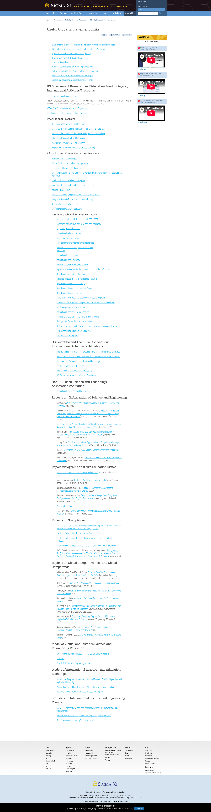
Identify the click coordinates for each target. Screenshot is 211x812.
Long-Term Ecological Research (68, 238)
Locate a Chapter (89, 750)
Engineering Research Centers (68, 228)
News (54, 13)
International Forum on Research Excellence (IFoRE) (113, 751)
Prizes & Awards (69, 761)
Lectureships (69, 758)
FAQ (46, 766)
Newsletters (148, 761)
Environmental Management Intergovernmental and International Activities (86, 302)
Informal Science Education (62, 190)
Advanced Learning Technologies (64, 159)
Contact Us (48, 769)
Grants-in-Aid (69, 753)
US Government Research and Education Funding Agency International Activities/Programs (83, 45)
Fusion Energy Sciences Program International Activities (78, 317)
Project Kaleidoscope (65, 506)
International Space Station (67, 255)
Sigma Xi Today (149, 750)
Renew (144, 2)
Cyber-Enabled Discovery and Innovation (67, 168)
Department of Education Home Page (71, 283)
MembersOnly (128, 758)
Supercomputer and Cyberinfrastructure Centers (75, 243)
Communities (129, 13)
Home (48, 20)
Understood (139, 809)
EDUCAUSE (60, 658)
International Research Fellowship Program (68, 138)
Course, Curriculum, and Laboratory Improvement (71, 163)
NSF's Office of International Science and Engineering (67, 108)
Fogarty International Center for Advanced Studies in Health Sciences (83, 269)
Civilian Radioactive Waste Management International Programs (81, 298)
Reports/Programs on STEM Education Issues (67, 58)
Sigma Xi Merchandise (51, 761)
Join (139, 2)
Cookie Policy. (129, 809)
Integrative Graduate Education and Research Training (72, 199)
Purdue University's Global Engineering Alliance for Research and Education (85, 687)
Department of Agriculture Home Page (71, 274)
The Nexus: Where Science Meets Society (90, 480)
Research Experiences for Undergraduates (68, 204)
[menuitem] (48, 13)
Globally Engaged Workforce (76, 20)
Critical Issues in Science (71, 756)
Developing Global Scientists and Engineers (68, 124)
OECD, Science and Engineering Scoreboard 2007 (75, 720)
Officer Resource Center (91, 758)
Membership (93, 13)
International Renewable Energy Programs (73, 312)
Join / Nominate (129, 750)
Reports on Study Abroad (60, 62)
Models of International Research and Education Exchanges (72, 76)
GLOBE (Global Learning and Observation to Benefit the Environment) (83, 654)
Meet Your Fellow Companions (152, 758)
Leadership (48, 756)
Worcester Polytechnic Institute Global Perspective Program (80, 692)
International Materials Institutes (69, 233)
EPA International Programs (67, 336)
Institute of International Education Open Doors (75, 533)
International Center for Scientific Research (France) (76, 391)
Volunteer (107, 760)
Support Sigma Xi (50, 750)
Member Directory (143, 6)
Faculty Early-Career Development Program (68, 180)
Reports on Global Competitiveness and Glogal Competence (72, 67)
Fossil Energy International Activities (71, 307)
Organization (49, 753)
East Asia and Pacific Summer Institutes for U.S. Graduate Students (78, 129)
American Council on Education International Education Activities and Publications (88, 356)
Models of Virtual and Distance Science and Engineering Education (75, 71)
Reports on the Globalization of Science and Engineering (71, 54)
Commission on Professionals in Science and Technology (78, 361)
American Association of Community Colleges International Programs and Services (88, 352)
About (48, 13)
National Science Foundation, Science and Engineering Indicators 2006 (84, 715)
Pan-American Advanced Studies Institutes (68, 143)
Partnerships (69, 763)
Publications (116, 13)
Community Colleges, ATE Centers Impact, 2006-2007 (77, 219)
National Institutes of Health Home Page (72, 265)
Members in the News (150, 763)
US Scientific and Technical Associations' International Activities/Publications (78, 49)
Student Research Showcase (112, 755)
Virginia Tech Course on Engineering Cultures (74, 663)
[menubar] (90, 13)
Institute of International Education (70, 366)
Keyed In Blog (148, 753)
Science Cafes (69, 766)
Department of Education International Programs (75, 288)
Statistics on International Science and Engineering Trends (72, 80)
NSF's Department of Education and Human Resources (67, 113)
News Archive (148, 756)
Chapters (63, 13)
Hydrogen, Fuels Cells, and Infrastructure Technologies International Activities (87, 326)
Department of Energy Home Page (70, 293)
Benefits (127, 756)
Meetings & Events (77, 13)
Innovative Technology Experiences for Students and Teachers (76, 195)
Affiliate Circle (69, 771)
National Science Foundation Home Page (62, 96)
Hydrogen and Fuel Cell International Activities (74, 321)
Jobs (47, 763)
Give (139, 4)
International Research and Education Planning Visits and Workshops (78, 133)
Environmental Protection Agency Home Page (74, 331)
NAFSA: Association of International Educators (74, 371)
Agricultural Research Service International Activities (77, 279)
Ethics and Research (70, 750)
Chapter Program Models (91, 756)
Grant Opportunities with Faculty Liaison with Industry (73, 185)
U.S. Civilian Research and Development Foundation (76, 375)
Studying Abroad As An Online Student (67, 209)
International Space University (68, 260)
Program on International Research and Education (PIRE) (73, 148)
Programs (105, 13)
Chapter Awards (89, 753)
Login (140, 9)
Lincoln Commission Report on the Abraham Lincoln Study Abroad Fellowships (87, 546)
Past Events (108, 757)
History (47, 758)
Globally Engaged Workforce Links (102, 20)
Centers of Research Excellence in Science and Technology (79, 224)
